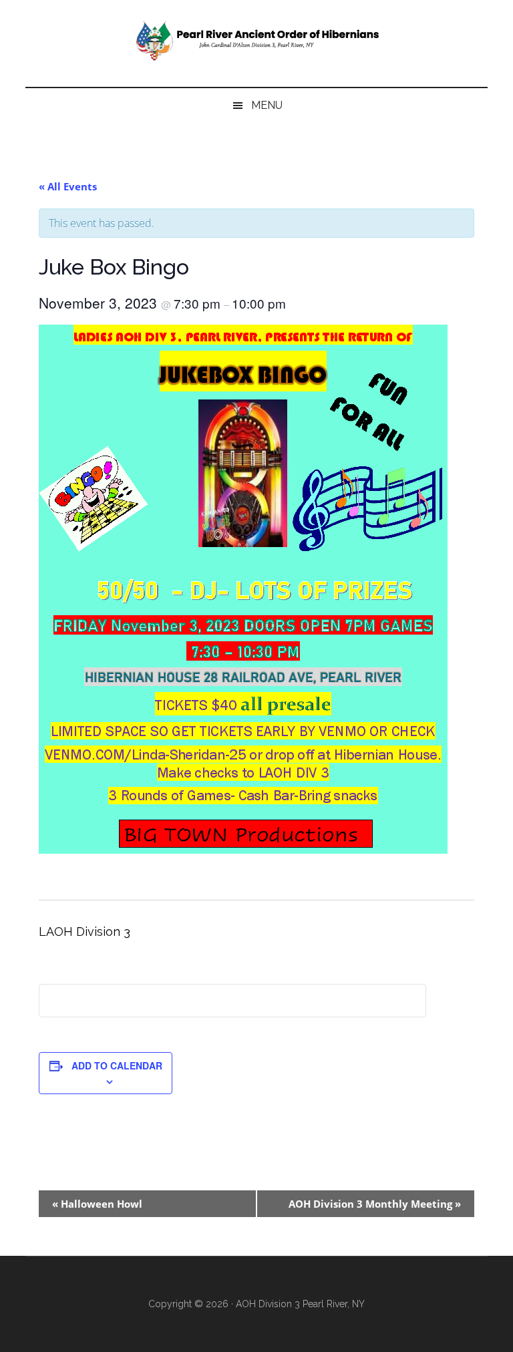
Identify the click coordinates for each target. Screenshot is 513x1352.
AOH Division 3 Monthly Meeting (375, 1203)
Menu (267, 105)
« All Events (68, 186)
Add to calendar (116, 1065)
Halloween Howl (97, 1203)
